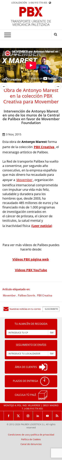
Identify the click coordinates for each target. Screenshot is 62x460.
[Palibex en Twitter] (18, 416)
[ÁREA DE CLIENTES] (43, 367)
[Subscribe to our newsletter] (31, 309)
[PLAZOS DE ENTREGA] (44, 381)
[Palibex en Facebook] (9, 416)
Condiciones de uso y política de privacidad (31, 435)
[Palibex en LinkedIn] (38, 416)
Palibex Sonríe (26, 295)
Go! (52, 332)
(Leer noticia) (41, 226)
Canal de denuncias (31, 444)
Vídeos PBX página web (30, 259)
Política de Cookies (31, 439)
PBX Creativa (44, 295)
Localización (19, 3)
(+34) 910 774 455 (38, 3)
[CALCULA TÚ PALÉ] (42, 395)
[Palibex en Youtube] (47, 416)
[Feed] (57, 416)
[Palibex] (31, 11)
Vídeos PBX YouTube (31, 270)
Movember (24, 180)
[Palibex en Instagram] (28, 416)
